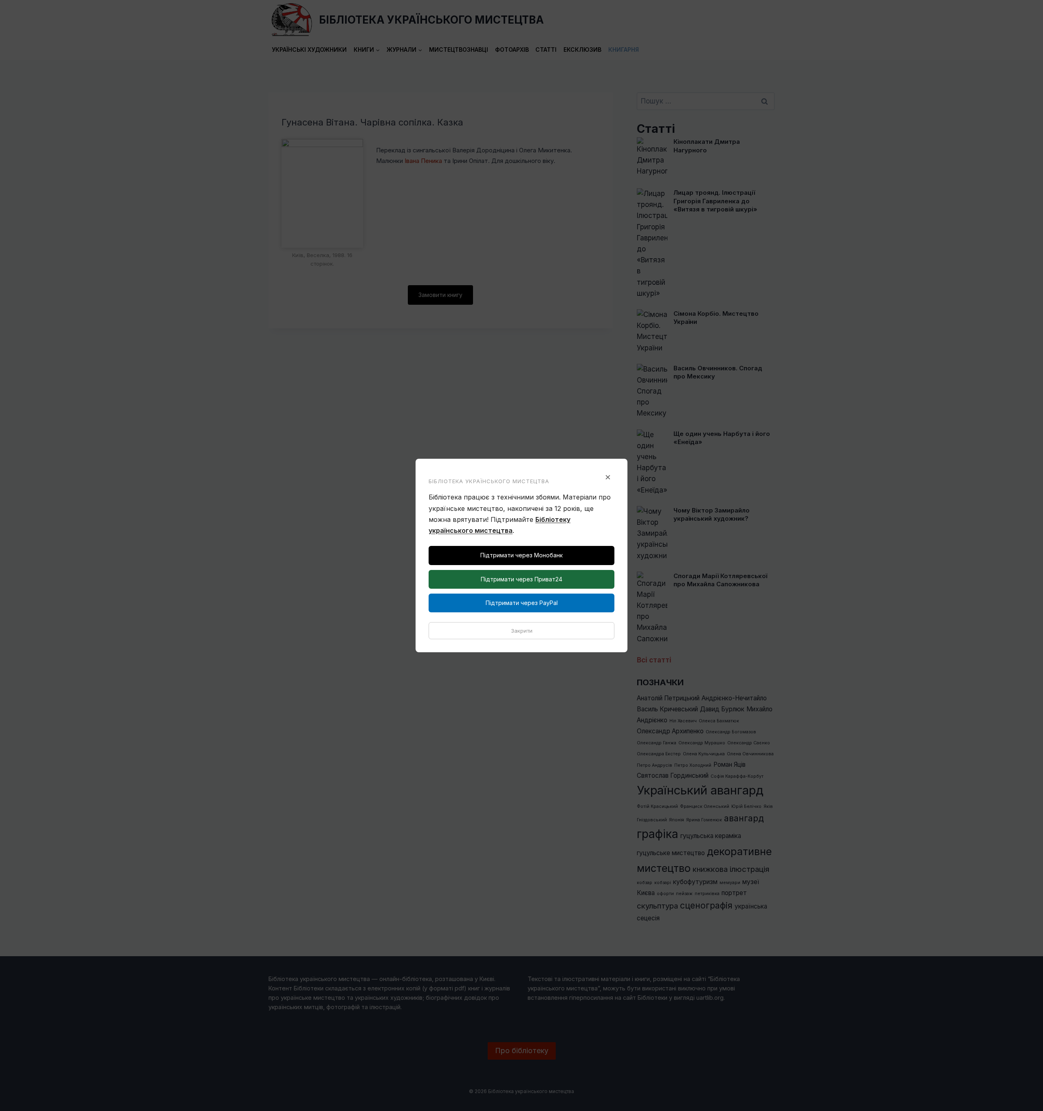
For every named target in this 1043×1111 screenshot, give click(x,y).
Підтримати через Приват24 (521, 579)
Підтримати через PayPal (522, 602)
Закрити (522, 630)
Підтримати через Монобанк (521, 555)
